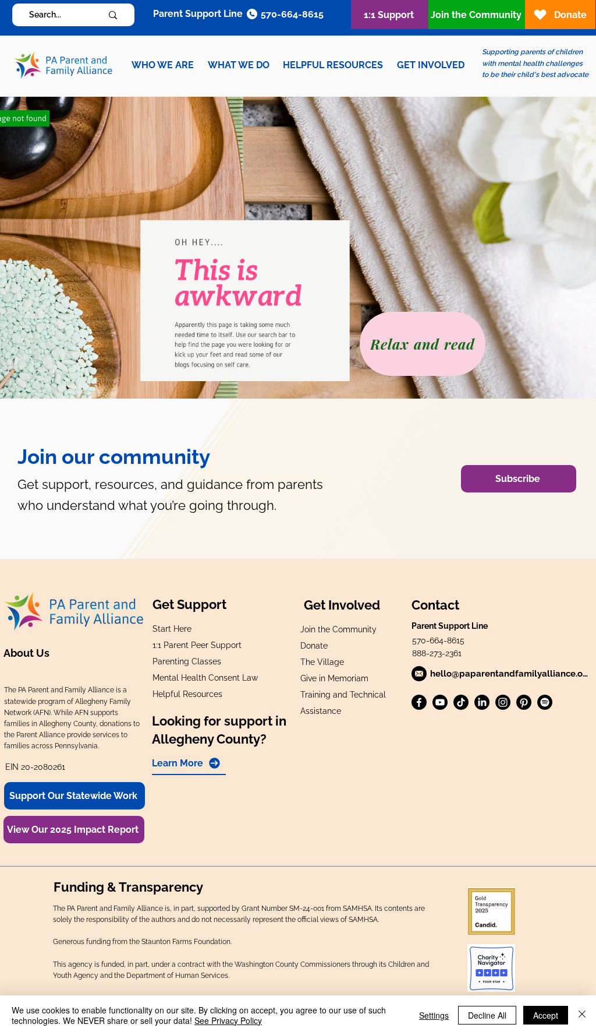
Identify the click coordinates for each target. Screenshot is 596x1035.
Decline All (487, 1015)
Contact (435, 604)
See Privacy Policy (228, 1020)
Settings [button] (434, 1015)
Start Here (171, 628)
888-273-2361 (437, 653)
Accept (545, 1015)
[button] (162, 65)
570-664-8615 (438, 640)
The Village (322, 662)
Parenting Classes (186, 661)
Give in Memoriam (334, 678)
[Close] (582, 1015)
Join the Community (338, 629)
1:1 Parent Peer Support (197, 645)
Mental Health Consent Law (205, 677)
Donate (314, 645)
